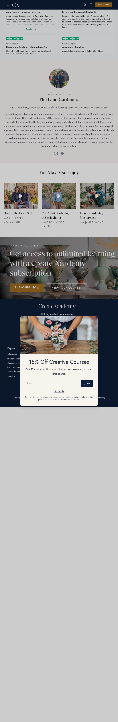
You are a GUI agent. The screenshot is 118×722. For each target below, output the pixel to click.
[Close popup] (93, 321)
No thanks (59, 391)
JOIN (87, 383)
